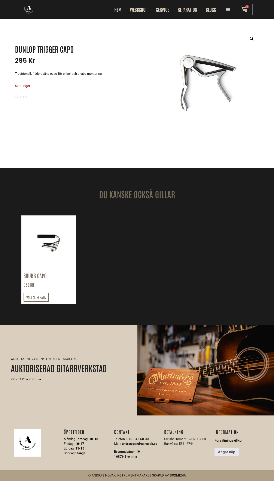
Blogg (211, 9)
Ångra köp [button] (226, 452)
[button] (228, 9)
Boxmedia (178, 475)
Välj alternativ (36, 297)
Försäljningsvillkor (228, 440)
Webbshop (138, 9)
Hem (117, 9)
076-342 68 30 (138, 439)
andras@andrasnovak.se (139, 444)
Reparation (187, 9)
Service (162, 9)
